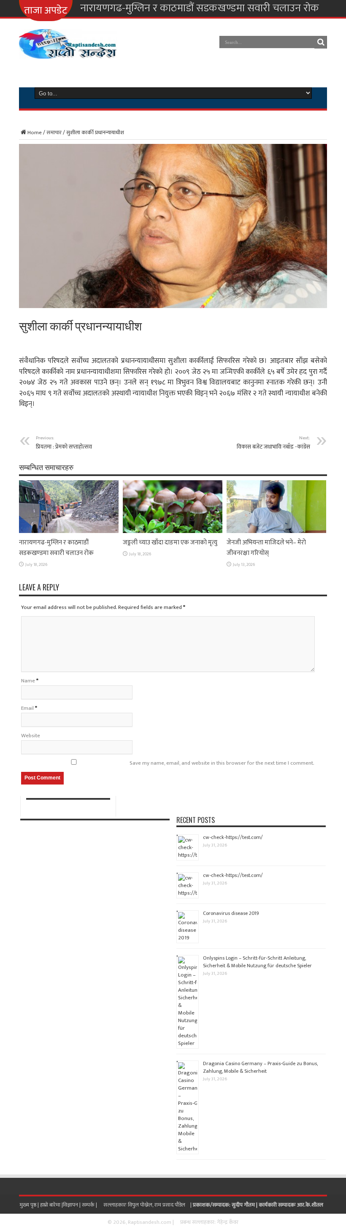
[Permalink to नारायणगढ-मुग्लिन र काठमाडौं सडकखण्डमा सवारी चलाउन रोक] (69, 531)
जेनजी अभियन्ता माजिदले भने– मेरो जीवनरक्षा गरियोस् (266, 547)
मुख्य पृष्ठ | (29, 1204)
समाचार (54, 132)
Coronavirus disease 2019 (231, 913)
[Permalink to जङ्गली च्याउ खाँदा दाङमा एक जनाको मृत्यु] (172, 531)
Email (27, 708)
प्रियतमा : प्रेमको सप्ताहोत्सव (64, 443)
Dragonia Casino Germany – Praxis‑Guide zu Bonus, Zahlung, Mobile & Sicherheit (260, 1067)
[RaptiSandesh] (68, 52)
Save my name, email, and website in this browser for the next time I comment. (222, 763)
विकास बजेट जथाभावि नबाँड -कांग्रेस (273, 443)
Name (28, 680)
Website (30, 735)
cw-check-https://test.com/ (233, 837)
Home (34, 132)
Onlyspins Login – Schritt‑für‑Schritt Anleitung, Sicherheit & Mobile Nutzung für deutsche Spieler (257, 962)
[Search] (320, 42)
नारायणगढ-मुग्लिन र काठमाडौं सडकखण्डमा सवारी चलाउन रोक (199, 8)
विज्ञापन (70, 1204)
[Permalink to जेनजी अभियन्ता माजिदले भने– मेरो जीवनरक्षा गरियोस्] (276, 531)
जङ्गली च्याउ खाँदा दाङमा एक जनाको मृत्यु (170, 542)
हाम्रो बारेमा (51, 1204)
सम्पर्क (89, 1204)
